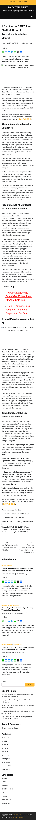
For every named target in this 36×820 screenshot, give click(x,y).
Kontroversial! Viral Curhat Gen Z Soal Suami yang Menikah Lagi (18, 296)
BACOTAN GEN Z (18, 7)
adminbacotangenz (27, 43)
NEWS (3, 792)
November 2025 (6, 769)
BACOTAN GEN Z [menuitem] (25, 119)
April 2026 (5, 751)
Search (4, 682)
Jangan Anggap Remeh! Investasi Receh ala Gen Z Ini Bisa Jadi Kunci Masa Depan (18, 570)
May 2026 (5, 748)
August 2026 (6, 737)
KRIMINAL (5, 785)
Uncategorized (6, 803)
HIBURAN (5, 782)
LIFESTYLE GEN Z (15, 522)
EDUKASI (4, 605)
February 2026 (6, 759)
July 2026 (5, 741)
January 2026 (6, 762)
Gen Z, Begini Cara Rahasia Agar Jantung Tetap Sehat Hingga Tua (17, 609)
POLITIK (4, 796)
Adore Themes (18, 817)
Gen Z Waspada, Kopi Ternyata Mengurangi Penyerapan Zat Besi (17, 310)
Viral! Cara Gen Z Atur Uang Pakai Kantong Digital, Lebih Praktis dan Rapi (18, 648)
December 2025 (6, 766)
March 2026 (5, 755)
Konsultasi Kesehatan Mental (20, 529)
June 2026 (5, 744)
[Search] (32, 16)
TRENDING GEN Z (21, 532)
